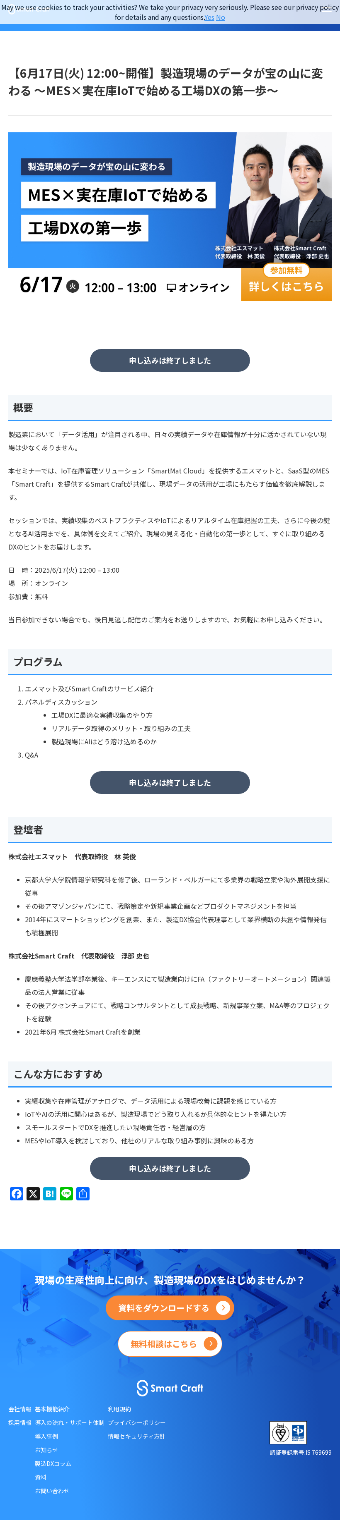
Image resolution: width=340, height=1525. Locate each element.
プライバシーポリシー (137, 1422)
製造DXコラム (53, 1463)
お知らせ (46, 1450)
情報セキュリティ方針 (136, 1436)
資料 (40, 1477)
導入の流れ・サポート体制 (69, 1422)
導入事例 (46, 1436)
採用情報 (20, 1422)
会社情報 (20, 1409)
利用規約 (119, 1409)
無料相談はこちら (164, 1344)
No (220, 17)
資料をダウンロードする (163, 1308)
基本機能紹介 (52, 1409)
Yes (209, 17)
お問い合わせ (52, 1491)
